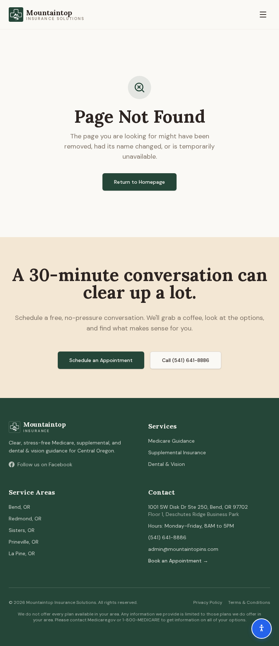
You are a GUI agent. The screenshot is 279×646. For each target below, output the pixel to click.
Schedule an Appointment (101, 360)
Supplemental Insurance (177, 452)
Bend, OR (19, 507)
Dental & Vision (166, 464)
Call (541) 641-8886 (185, 360)
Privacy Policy (207, 602)
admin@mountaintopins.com (183, 549)
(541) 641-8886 (167, 537)
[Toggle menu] (263, 14)
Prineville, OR (24, 542)
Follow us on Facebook (44, 464)
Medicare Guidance (171, 441)
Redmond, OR (25, 518)
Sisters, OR (22, 530)
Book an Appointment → (178, 560)
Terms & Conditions (249, 602)
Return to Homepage (139, 182)
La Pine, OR (22, 553)
